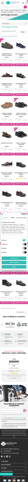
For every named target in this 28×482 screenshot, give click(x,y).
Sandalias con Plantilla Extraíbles (21, 292)
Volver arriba (21, 312)
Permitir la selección (14, 262)
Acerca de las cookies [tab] (21, 217)
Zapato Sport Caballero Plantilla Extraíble (7, 173)
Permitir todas (14, 258)
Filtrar (22, 32)
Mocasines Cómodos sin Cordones (7, 203)
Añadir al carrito (7, 65)
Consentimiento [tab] (5, 217)
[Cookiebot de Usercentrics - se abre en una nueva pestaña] (21, 214)
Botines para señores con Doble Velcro (7, 292)
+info (22, 414)
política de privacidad (18, 418)
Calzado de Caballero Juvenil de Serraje (7, 114)
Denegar (14, 266)
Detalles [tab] (13, 217)
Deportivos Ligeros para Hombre (21, 54)
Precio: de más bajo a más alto (9, 32)
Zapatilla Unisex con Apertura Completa (7, 54)
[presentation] (2, 324)
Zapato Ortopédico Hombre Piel (21, 143)
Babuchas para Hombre (7, 143)
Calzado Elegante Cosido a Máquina (21, 173)
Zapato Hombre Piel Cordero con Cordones (21, 114)
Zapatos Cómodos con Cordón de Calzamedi (21, 203)
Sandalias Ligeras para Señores (21, 84)
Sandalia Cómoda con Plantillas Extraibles (6, 84)
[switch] (25, 244)
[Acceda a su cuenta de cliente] (23, 3)
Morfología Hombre (10, 27)
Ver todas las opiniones (14, 367)
